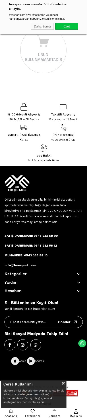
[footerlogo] (16, 183)
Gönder (64, 322)
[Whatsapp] (35, 344)
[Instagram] (22, 344)
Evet (67, 26)
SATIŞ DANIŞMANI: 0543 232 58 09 (31, 235)
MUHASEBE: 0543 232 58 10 (26, 255)
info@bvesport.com (20, 265)
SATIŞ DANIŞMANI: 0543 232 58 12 (30, 245)
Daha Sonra (42, 26)
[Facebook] (9, 344)
